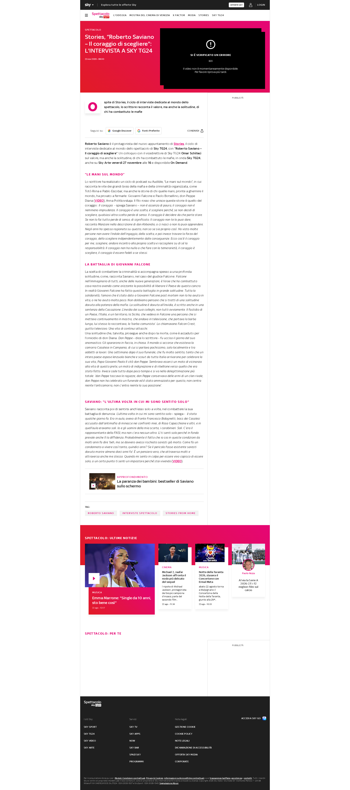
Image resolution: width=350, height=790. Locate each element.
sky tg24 (89, 733)
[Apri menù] (86, 15)
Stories (204, 15)
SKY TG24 (218, 15)
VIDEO (99, 200)
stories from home (181, 513)
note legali (182, 740)
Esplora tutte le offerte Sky (118, 4)
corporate (182, 761)
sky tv (133, 727)
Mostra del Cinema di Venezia (149, 15)
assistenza (236, 778)
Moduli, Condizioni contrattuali (130, 778)
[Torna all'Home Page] (101, 15)
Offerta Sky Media (186, 754)
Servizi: (133, 719)
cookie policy (183, 733)
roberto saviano (101, 513)
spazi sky (135, 754)
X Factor (179, 15)
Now (132, 740)
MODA (192, 15)
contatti (248, 778)
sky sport (90, 727)
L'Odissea (120, 15)
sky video (90, 740)
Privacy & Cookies (154, 778)
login (261, 4)
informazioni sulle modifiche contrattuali (184, 778)
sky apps (135, 733)
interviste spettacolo (139, 513)
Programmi (136, 761)
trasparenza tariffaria (220, 778)
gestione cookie (185, 727)
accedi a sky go (251, 718)
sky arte (89, 747)
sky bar (134, 747)
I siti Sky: (88, 719)
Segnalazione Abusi (169, 783)
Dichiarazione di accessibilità (193, 747)
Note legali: (181, 719)
